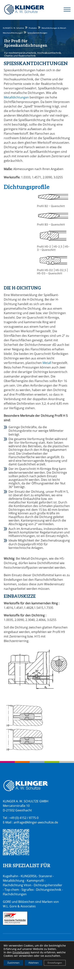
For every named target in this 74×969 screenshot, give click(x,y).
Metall (47, 363)
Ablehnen (33, 962)
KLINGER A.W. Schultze (24, 9)
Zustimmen (13, 962)
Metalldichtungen (16, 97)
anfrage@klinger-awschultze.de (36, 822)
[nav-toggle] (65, 9)
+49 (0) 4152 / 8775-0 (24, 818)
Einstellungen (21, 952)
